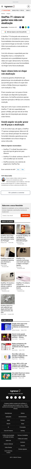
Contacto (22, 442)
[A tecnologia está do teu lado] (9, 6)
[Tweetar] (23, 27)
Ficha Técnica (8, 447)
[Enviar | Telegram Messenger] (28, 27)
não (23, 169)
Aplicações (8, 416)
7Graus (19, 457)
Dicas (22, 423)
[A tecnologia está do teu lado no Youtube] (15, 397)
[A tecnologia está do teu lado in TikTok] (19, 397)
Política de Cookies (22, 438)
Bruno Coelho (4, 27)
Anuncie (23, 445)
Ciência (22, 413)
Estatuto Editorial (8, 444)
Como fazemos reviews (8, 451)
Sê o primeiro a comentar (16, 192)
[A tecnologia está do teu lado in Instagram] (11, 397)
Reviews (23, 420)
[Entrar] (28, 6)
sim (18, 169)
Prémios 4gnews (22, 449)
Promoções (23, 427)
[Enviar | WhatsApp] (26, 27)
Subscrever (25, 215)
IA (8, 427)
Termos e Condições (23, 435)
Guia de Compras (8, 430)
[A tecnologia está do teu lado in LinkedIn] (24, 397)
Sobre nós (8, 440)
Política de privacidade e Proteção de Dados (8, 436)
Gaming (23, 430)
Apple (8, 420)
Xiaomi (8, 423)
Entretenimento (23, 416)
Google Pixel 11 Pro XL (18, 10)
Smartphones (8, 413)
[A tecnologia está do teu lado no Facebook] (7, 397)
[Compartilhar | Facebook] (20, 27)
